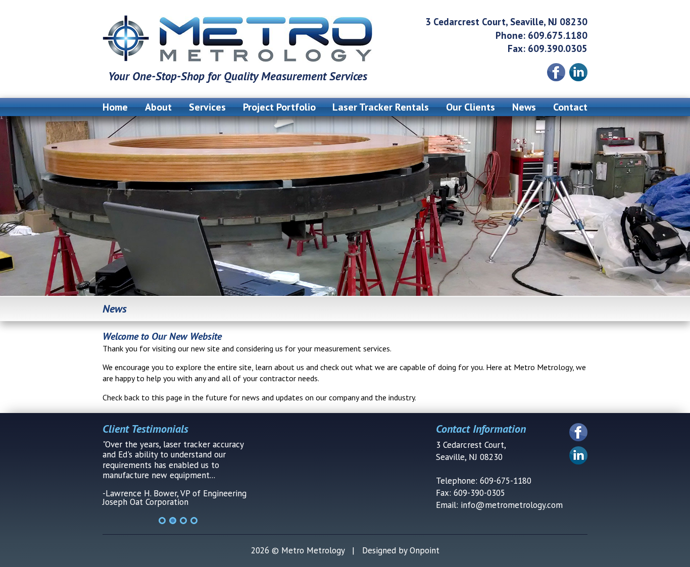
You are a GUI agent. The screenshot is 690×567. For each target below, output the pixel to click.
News (524, 107)
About (158, 107)
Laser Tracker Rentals (380, 107)
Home (115, 107)
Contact (570, 107)
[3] (183, 520)
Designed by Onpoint (400, 550)
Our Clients (470, 107)
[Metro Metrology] (238, 39)
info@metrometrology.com (512, 504)
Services (207, 107)
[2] (172, 520)
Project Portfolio (279, 107)
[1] (162, 520)
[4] (194, 520)
